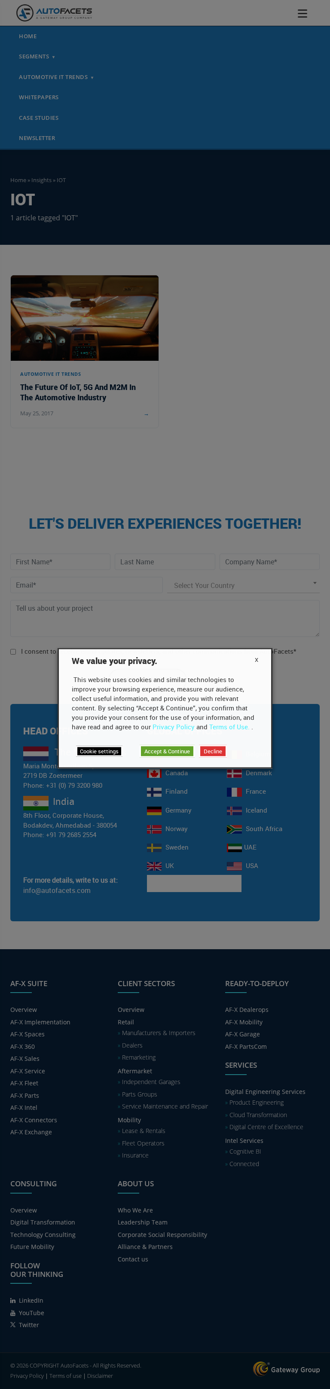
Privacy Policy (174, 726)
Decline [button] (213, 751)
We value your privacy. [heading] (114, 661)
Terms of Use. (229, 726)
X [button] (256, 660)
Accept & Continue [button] (167, 751)
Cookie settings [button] (99, 751)
